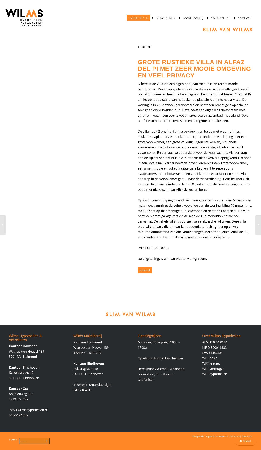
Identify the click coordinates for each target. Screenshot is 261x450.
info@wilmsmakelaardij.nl (92, 384)
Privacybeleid (198, 436)
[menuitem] (138, 18)
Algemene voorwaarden (217, 436)
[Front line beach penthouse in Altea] (3, 225)
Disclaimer (235, 436)
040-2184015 (18, 415)
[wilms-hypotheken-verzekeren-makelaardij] (24, 18)
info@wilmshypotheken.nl (28, 410)
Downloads (247, 436)
